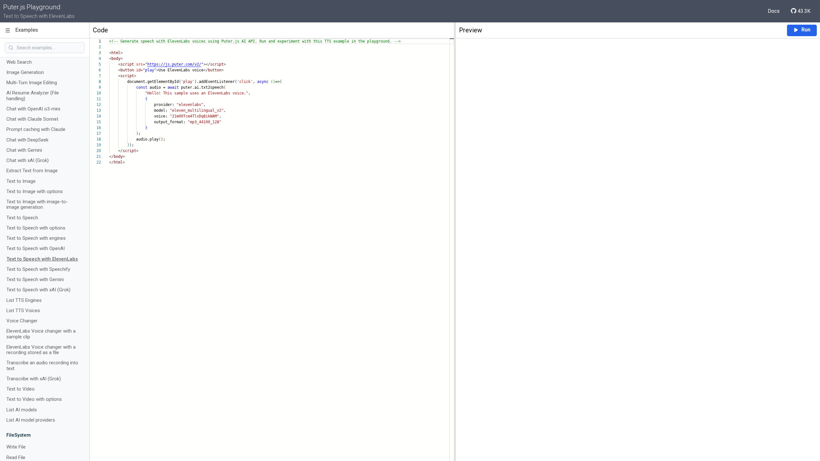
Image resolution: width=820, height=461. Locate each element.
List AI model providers (30, 420)
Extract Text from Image (32, 171)
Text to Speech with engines (36, 238)
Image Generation (25, 72)
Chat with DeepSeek (27, 140)
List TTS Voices (23, 310)
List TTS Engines (24, 300)
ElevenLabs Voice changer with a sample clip (41, 333)
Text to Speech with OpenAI (35, 248)
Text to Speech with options (35, 228)
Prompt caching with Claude (35, 129)
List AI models (21, 410)
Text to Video (20, 389)
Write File (16, 447)
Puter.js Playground (32, 7)
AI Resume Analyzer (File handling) (32, 95)
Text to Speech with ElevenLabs (42, 259)
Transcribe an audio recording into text (42, 365)
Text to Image (21, 181)
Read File (15, 457)
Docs (774, 11)
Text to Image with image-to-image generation (37, 204)
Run (805, 30)
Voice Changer (21, 321)
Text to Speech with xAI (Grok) (38, 290)
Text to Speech (22, 218)
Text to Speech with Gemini (35, 279)
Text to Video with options (34, 399)
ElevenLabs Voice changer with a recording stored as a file (41, 349)
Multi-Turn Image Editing (31, 82)
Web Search (19, 62)
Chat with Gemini (24, 150)
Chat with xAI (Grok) (27, 160)
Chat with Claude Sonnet (32, 119)
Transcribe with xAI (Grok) (33, 379)
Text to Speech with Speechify (38, 269)
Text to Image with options (34, 191)
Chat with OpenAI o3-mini (33, 109)
